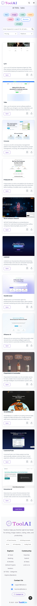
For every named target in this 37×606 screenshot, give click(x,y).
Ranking (10, 558)
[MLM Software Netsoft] (18, 207)
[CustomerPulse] (18, 439)
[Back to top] (30, 598)
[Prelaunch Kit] (18, 169)
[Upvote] (31, 74)
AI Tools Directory (11, 540)
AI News (26, 562)
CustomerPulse (9, 450)
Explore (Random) (10, 575)
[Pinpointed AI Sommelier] (18, 362)
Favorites (27, 555)
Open (7, 75)
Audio (30, 15)
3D (17, 19)
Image (14, 15)
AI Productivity (16, 544)
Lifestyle (18, 24)
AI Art (7, 544)
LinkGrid (6, 257)
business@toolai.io (21, 589)
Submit (26, 558)
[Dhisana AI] (18, 323)
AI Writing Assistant (25, 540)
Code (22, 15)
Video (10, 19)
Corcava (6, 141)
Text (6, 15)
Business (26, 19)
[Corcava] (18, 130)
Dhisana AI (7, 334)
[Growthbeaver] (18, 401)
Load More (18, 509)
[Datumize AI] (18, 478)
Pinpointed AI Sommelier (12, 373)
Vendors (10, 568)
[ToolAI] (9, 2)
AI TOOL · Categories (10, 572)
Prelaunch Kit (8, 180)
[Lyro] (18, 52)
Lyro (5, 64)
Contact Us (19, 594)
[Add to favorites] (27, 74)
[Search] (29, 3)
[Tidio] (18, 91)
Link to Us (26, 565)
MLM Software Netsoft (11, 218)
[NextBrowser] (18, 285)
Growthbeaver (8, 412)
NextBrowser (8, 296)
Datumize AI (8, 489)
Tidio (5, 102)
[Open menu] (34, 3)
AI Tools (10, 555)
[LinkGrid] (18, 246)
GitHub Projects (10, 565)
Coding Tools (27, 544)
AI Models (10, 562)
